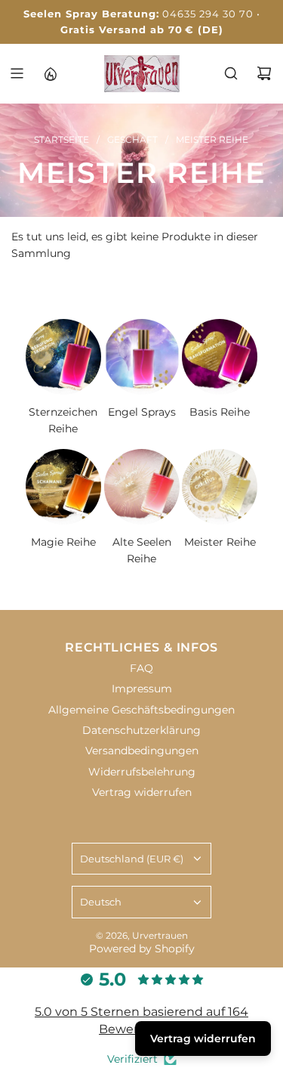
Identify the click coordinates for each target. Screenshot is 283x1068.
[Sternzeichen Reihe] (63, 357)
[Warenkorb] (264, 73)
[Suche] (231, 73)
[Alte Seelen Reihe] (142, 487)
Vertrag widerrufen (203, 1038)
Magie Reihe (63, 542)
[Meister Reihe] (219, 487)
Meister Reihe (220, 542)
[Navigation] (16, 73)
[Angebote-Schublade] (49, 73)
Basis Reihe (219, 412)
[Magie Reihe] (63, 487)
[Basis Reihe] (219, 357)
